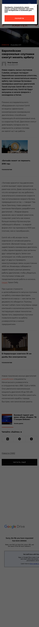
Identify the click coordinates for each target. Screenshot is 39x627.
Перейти (19, 18)
